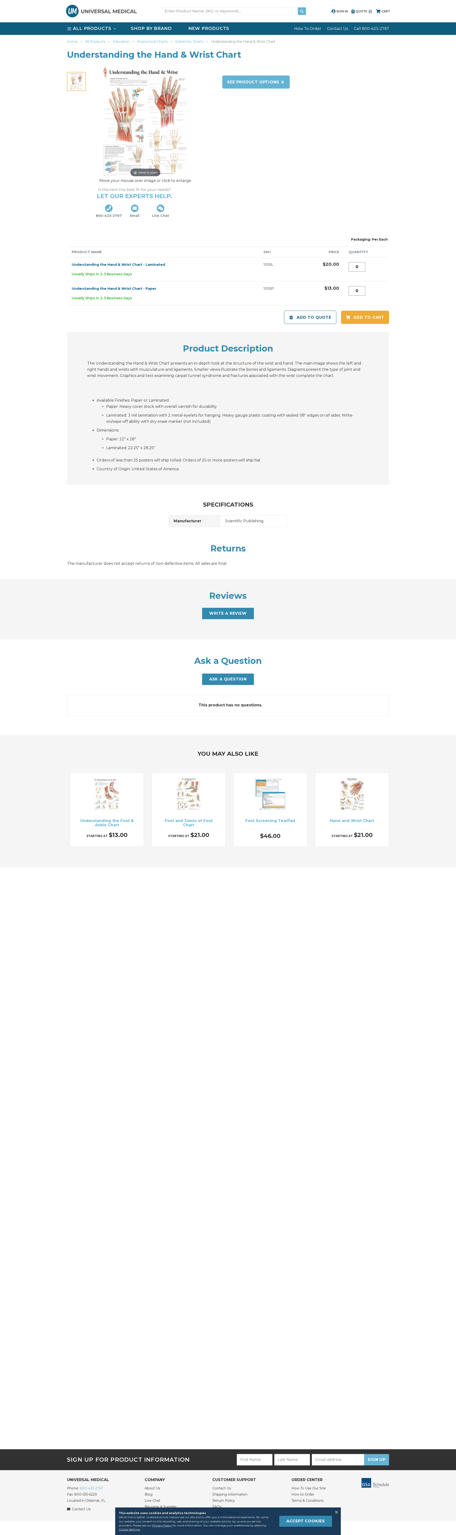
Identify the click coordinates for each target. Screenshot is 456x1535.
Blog (148, 1494)
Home (73, 41)
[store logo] (101, 11)
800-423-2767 (91, 1488)
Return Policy (223, 1500)
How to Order (302, 1494)
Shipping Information (229, 1494)
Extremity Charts (189, 41)
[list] (228, 28)
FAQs (216, 1507)
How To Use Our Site (308, 1488)
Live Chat (152, 1500)
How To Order (307, 28)
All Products (95, 41)
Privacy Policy (162, 1525)
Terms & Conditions (307, 1500)
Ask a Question (228, 679)
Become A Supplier (161, 1507)
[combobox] (234, 11)
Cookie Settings (129, 1529)
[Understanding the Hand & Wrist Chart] (76, 81)
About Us (152, 1488)
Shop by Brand (151, 28)
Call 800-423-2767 (371, 28)
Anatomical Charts (153, 41)
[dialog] (228, 1521)
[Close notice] (335, 1512)
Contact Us (337, 28)
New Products (208, 28)
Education (122, 41)
